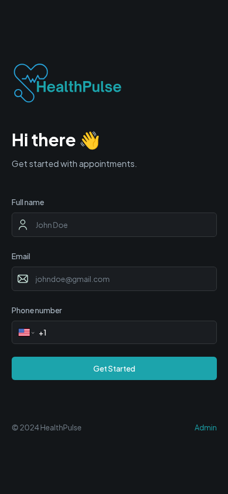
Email (21, 256)
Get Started (114, 368)
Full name (28, 202)
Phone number (37, 310)
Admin (206, 427)
